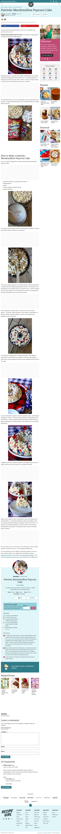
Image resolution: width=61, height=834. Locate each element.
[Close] (52, 405)
